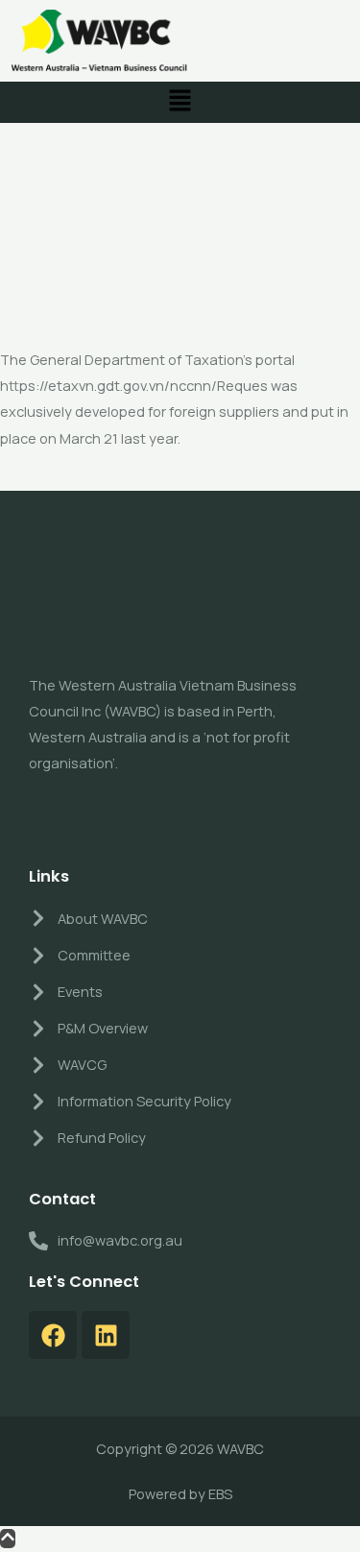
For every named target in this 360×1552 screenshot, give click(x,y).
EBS (220, 1493)
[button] (179, 102)
